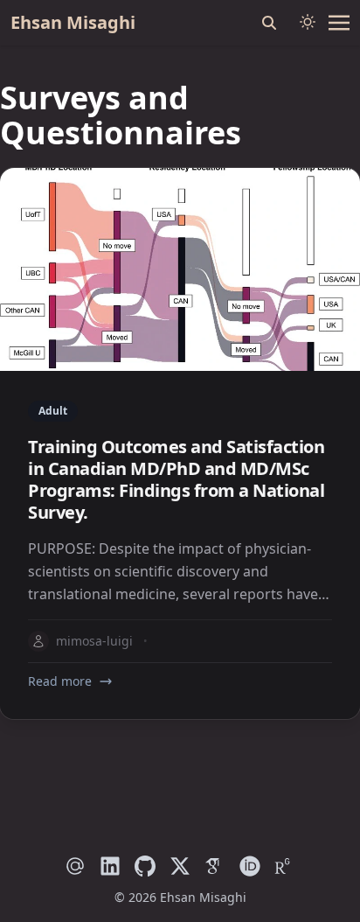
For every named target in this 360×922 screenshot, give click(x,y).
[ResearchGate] (284, 866)
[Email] (75, 866)
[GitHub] (145, 866)
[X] (180, 866)
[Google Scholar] (214, 866)
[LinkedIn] (110, 866)
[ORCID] (249, 866)
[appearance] (307, 22)
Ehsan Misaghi (72, 22)
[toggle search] (269, 23)
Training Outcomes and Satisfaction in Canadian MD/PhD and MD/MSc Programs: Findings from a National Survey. (176, 479)
